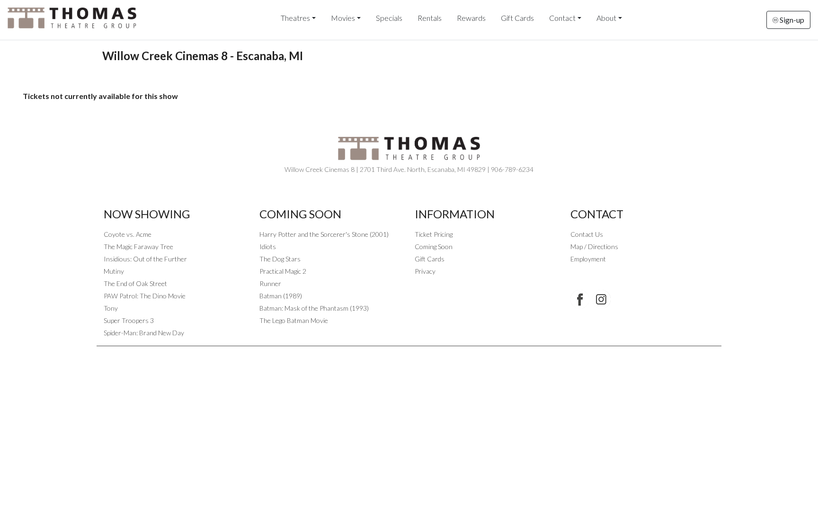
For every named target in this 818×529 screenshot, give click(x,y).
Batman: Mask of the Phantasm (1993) (314, 308)
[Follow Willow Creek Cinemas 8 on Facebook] (579, 299)
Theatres (295, 17)
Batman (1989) (280, 296)
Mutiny (114, 271)
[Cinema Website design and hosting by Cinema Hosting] (409, 354)
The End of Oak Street (135, 283)
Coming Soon (434, 246)
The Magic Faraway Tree (138, 246)
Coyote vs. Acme (127, 234)
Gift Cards (517, 17)
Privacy (425, 271)
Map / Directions (594, 246)
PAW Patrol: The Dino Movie (145, 296)
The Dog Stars (280, 259)
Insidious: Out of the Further (145, 259)
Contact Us (586, 234)
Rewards (471, 17)
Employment (588, 259)
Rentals (430, 17)
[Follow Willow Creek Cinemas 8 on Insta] (601, 299)
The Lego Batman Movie (293, 320)
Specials (389, 17)
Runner (270, 283)
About (606, 17)
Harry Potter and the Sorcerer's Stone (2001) (324, 234)
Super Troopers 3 (129, 320)
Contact (562, 17)
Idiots (267, 246)
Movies (343, 17)
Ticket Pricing (434, 234)
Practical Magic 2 (282, 271)
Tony (111, 308)
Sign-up (791, 19)
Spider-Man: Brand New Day (144, 333)
